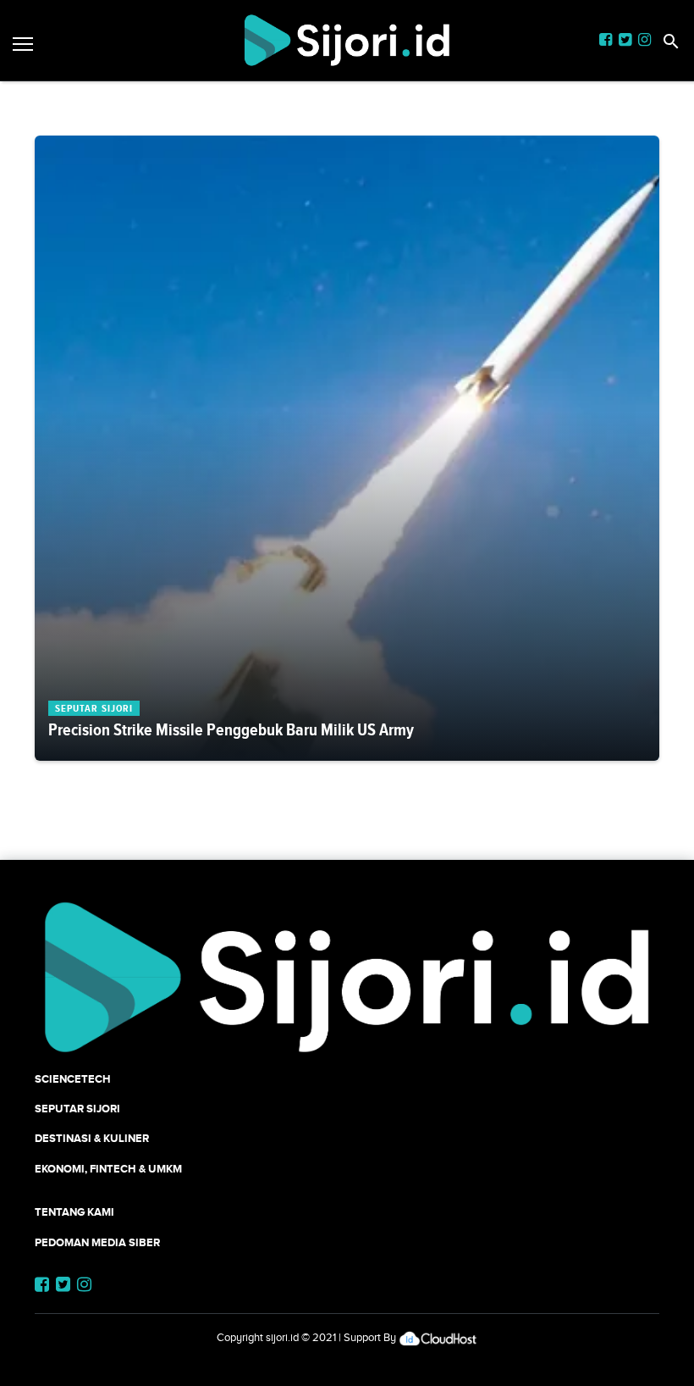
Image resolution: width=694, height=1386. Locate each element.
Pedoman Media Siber (97, 1242)
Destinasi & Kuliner (92, 1138)
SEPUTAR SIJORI (77, 1108)
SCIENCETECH (73, 1079)
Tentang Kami (74, 1212)
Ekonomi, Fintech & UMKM (108, 1168)
